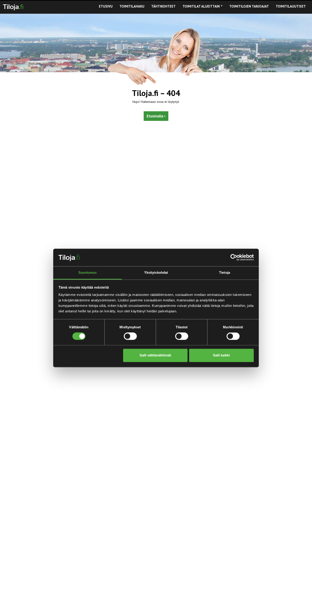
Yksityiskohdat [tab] (156, 272)
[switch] (130, 336)
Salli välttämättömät (155, 355)
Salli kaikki (221, 355)
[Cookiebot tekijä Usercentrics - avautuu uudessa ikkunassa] (234, 257)
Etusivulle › (156, 116)
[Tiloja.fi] (13, 6)
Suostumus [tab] (87, 272)
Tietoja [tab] (224, 272)
